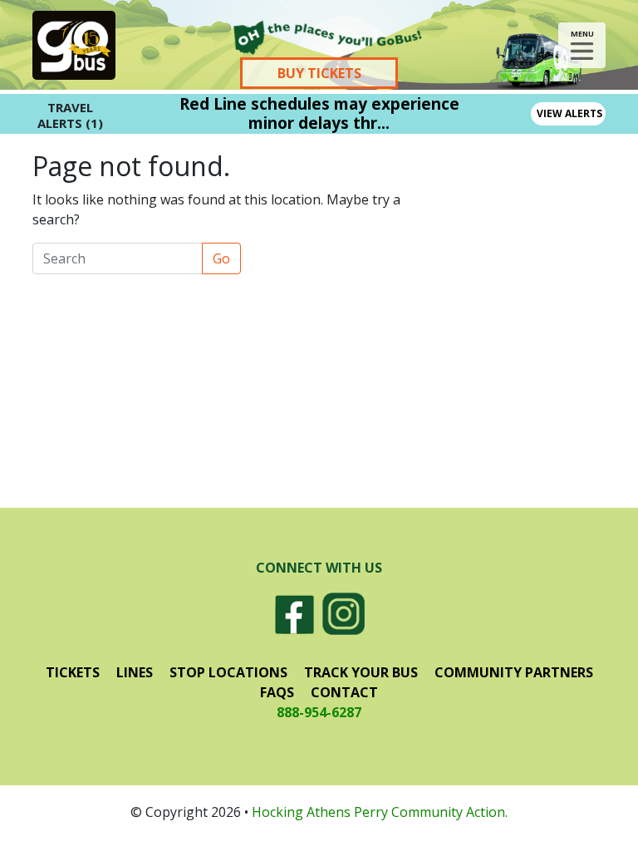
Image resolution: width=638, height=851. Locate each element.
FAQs (277, 692)
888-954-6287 (319, 712)
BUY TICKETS (319, 73)
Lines (134, 672)
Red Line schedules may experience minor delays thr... (319, 113)
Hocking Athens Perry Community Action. (380, 812)
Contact (344, 692)
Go (221, 258)
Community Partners (513, 672)
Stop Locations (228, 672)
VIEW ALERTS (569, 113)
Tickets (73, 672)
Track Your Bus (361, 672)
